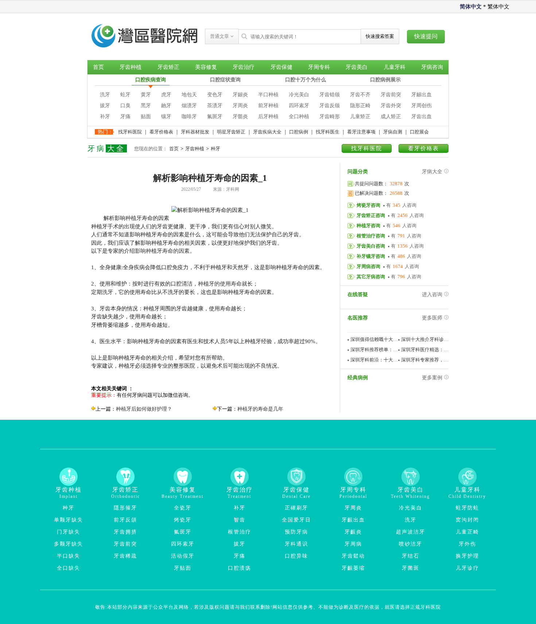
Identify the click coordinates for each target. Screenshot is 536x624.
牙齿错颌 (329, 94)
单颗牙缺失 (68, 520)
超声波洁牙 (410, 532)
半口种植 (268, 94)
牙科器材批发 (195, 132)
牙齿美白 (357, 67)
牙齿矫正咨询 (371, 215)
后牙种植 (268, 116)
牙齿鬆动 (353, 556)
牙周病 (353, 544)
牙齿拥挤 (125, 532)
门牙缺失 (68, 532)
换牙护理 (467, 556)
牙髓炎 (240, 116)
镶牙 (166, 116)
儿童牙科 (394, 67)
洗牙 (105, 94)
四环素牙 (299, 105)
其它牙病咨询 (371, 276)
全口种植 (299, 116)
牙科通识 (296, 544)
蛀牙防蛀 (467, 508)
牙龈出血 (421, 94)
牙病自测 (392, 132)
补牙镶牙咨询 (371, 256)
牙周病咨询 (368, 266)
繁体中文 (498, 6)
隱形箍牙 (125, 508)
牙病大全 (432, 171)
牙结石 (410, 556)
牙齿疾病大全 (267, 132)
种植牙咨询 (368, 225)
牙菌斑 (410, 568)
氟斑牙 (214, 116)
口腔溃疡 (239, 568)
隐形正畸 (360, 105)
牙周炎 (240, 105)
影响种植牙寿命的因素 (162, 251)
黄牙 (146, 94)
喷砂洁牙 (410, 544)
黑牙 (146, 105)
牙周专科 (319, 67)
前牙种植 (268, 105)
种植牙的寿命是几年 (260, 409)
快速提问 (426, 36)
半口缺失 (68, 556)
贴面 (146, 116)
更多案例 (432, 377)
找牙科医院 (130, 132)
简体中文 (471, 6)
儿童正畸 (467, 532)
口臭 (125, 105)
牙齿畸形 (329, 116)
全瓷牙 (182, 508)
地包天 (189, 94)
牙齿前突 (391, 94)
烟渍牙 (189, 105)
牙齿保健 (281, 67)
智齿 (239, 520)
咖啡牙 (189, 116)
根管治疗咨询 (371, 236)
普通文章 (220, 36)
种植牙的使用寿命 (220, 284)
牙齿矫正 (168, 67)
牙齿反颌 (329, 105)
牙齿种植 (130, 67)
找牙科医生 (327, 132)
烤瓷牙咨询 (368, 205)
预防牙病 (296, 532)
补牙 (105, 116)
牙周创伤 (421, 105)
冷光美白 (299, 94)
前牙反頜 (125, 520)
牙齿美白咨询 (371, 246)
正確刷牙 (296, 508)
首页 (98, 67)
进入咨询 (432, 294)
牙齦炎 (353, 532)
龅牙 (166, 105)
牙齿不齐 (360, 94)
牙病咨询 (432, 67)
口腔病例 (298, 132)
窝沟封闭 (467, 520)
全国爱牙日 (296, 520)
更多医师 (432, 318)
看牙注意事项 (361, 132)
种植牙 (133, 218)
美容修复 (206, 67)
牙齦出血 (353, 520)
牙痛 (125, 116)
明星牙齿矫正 (231, 132)
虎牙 (166, 94)
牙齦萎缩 (353, 568)
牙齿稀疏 (125, 556)
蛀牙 (125, 94)
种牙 (215, 148)
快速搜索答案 (380, 36)
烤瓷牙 (182, 520)
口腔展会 (419, 132)
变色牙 (214, 94)
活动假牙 (182, 556)
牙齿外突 (391, 105)
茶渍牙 (214, 105)
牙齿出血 (421, 116)
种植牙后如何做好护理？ (144, 409)
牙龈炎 (240, 94)
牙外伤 (467, 544)
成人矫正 (391, 116)
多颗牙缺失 (68, 544)
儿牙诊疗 (467, 568)
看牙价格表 (161, 132)
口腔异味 (296, 556)
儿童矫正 (360, 116)
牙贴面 (182, 568)
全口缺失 (68, 568)
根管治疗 (239, 532)
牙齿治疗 (244, 67)
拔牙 (105, 105)
